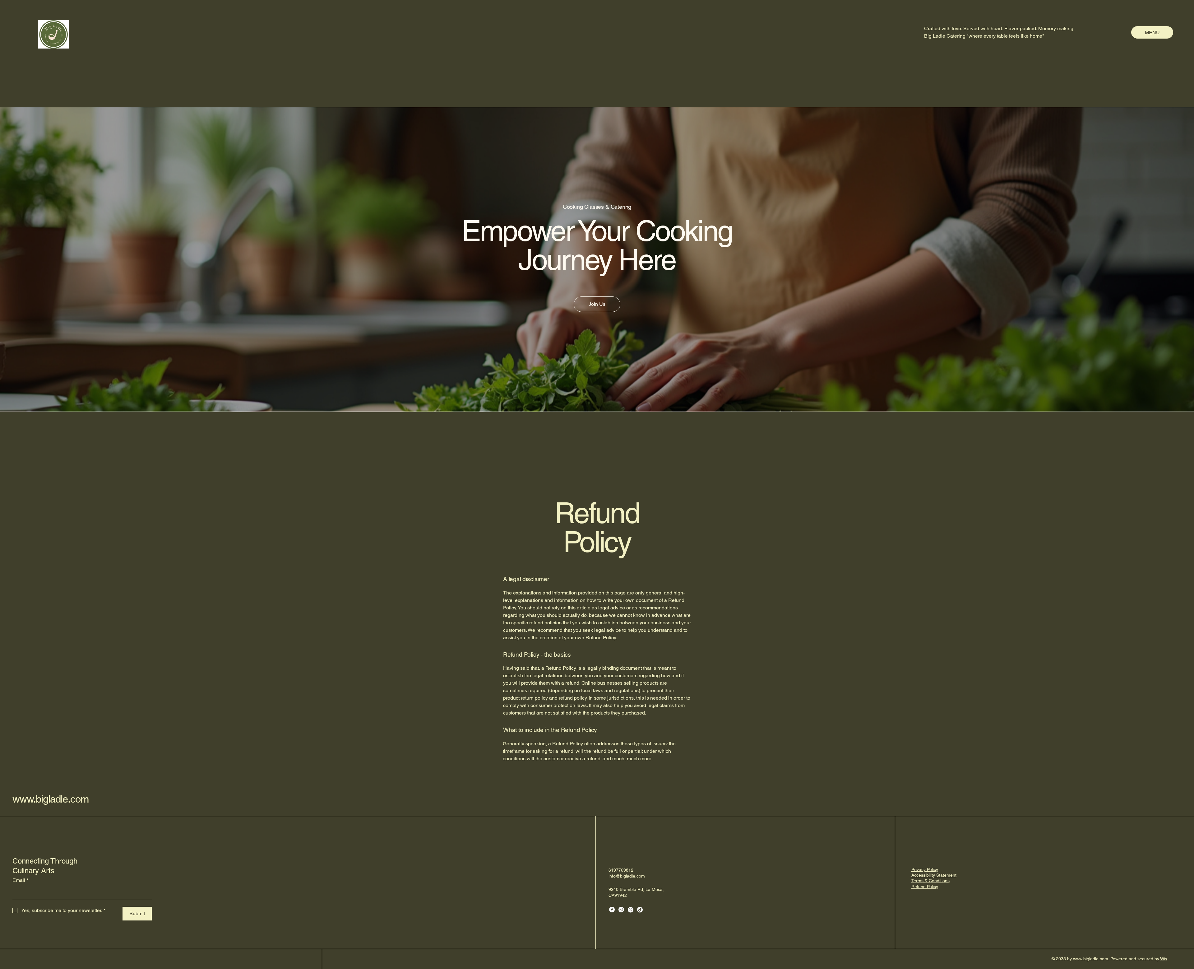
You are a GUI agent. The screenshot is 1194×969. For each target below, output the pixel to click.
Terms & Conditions (930, 880)
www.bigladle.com (50, 799)
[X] (630, 909)
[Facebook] (612, 909)
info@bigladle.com (627, 875)
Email (20, 880)
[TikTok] (639, 909)
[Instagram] (621, 909)
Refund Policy (924, 886)
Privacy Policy (924, 869)
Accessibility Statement (933, 875)
